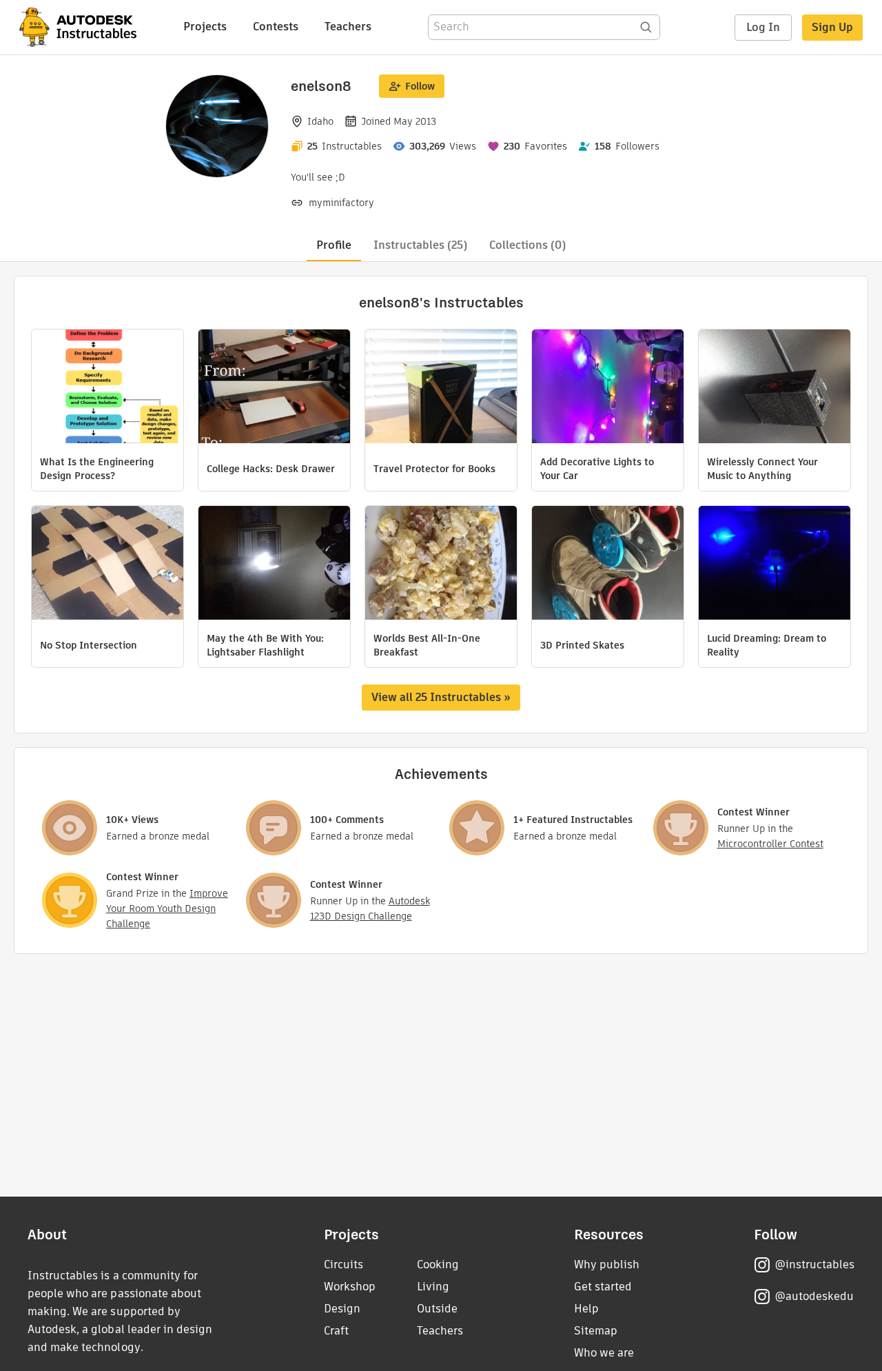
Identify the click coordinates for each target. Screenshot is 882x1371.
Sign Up (832, 27)
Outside (437, 1309)
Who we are (604, 1353)
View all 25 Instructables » (441, 697)
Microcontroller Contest (770, 844)
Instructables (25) (420, 245)
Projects (205, 26)
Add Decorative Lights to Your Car (597, 469)
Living (433, 1286)
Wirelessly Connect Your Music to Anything (762, 469)
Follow (420, 86)
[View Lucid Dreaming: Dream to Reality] (774, 564)
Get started (603, 1286)
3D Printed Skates (582, 645)
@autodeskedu (814, 1296)
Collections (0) (527, 245)
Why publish (606, 1264)
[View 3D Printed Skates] (608, 564)
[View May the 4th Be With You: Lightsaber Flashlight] (274, 564)
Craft (336, 1331)
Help (586, 1309)
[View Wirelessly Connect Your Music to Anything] (774, 388)
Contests (275, 26)
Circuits (343, 1264)
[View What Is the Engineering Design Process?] (107, 388)
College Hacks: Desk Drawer (271, 469)
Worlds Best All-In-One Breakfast (426, 645)
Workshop (350, 1286)
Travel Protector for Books (434, 469)
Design (342, 1309)
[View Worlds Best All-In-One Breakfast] (441, 564)
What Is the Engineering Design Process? (97, 469)
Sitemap (595, 1331)
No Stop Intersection (88, 645)
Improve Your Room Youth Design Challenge (167, 908)
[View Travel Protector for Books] (441, 388)
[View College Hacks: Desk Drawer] (274, 388)
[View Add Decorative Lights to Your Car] (608, 388)
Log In (763, 27)
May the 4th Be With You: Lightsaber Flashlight (265, 645)
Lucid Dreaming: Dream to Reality (766, 645)
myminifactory (341, 203)
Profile (333, 245)
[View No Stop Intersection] (107, 564)
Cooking (438, 1264)
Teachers (348, 26)
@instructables (814, 1264)
